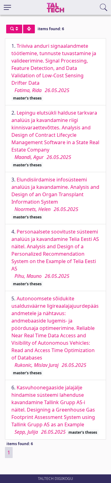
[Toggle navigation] (7, 7)
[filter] (14, 29)
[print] (29, 29)
